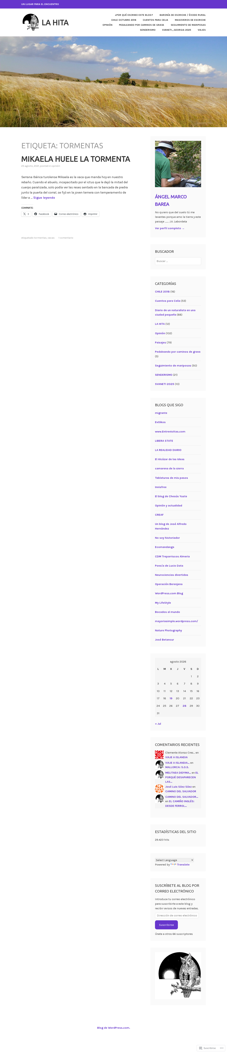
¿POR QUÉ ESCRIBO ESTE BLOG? (134, 14)
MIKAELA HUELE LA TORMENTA (75, 159)
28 (184, 705)
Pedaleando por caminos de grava (177, 351)
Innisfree (161, 487)
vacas (51, 237)
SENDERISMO (148, 29)
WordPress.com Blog (169, 593)
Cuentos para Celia (167, 300)
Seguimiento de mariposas (173, 365)
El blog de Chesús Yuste (171, 496)
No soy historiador (167, 537)
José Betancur (164, 639)
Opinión (55, 165)
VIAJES (202, 29)
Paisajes (160, 342)
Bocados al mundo (167, 612)
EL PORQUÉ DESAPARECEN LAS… (181, 777)
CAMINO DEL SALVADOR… (181, 796)
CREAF (159, 514)
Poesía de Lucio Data (169, 565)
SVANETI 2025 (164, 384)
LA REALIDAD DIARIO (168, 450)
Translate (183, 864)
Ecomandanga (164, 547)
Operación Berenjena (168, 584)
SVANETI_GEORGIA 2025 (176, 29)
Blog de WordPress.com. (113, 1027)
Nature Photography (168, 630)
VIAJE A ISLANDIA (176, 757)
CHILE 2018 (162, 291)
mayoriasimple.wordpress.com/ (176, 621)
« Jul (158, 723)
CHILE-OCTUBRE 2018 (123, 19)
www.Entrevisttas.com (170, 431)
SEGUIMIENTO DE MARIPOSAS (188, 24)
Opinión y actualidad (168, 505)
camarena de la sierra (169, 468)
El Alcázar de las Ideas (169, 459)
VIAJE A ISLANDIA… (177, 762)
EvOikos (160, 422)
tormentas (40, 237)
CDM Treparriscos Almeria (172, 556)
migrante (161, 413)
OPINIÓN (107, 24)
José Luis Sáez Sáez (178, 786)
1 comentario (66, 237)
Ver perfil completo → (170, 228)
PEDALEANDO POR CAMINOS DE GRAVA (141, 24)
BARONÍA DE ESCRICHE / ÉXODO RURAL (183, 14)
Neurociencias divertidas (171, 575)
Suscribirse (166, 925)
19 (171, 698)
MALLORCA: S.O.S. (177, 767)
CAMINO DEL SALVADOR (180, 791)
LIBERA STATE (164, 440)
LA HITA (55, 22)
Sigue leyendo (44, 198)
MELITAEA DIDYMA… (178, 772)
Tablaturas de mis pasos (171, 477)
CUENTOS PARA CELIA (155, 19)
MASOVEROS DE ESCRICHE (190, 19)
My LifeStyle (163, 602)
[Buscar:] (178, 261)
